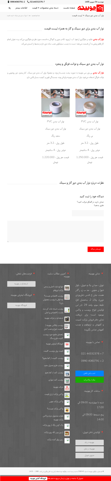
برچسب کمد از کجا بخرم (54, 372)
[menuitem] (68, 8)
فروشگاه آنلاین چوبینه (38, 478)
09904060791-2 (17, 2)
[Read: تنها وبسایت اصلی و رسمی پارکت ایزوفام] (67, 287)
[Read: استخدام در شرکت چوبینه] (67, 319)
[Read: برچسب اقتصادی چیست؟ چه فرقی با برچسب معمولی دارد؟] (67, 297)
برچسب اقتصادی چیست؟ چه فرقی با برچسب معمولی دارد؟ (53, 300)
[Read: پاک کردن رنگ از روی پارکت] (67, 426)
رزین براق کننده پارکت (55, 439)
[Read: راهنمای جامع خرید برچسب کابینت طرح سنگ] (67, 335)
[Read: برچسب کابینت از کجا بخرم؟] (67, 359)
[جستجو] (9, 8)
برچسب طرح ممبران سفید (53, 365)
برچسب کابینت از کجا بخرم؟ (52, 358)
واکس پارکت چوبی (56, 401)
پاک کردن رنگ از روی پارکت (53, 425)
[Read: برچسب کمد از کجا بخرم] (67, 373)
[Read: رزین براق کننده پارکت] (67, 440)
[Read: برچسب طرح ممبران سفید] (67, 366)
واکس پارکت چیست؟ (55, 408)
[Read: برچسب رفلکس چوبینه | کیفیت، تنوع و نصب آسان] (67, 326)
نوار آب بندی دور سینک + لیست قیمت (88, 15)
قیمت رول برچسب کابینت (53, 351)
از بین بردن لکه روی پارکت (53, 432)
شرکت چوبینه (58, 387)
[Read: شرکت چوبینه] (67, 388)
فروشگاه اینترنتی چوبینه (54, 343)
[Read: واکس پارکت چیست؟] (67, 409)
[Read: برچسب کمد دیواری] (67, 381)
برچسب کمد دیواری (56, 380)
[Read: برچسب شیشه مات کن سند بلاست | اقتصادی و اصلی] (67, 310)
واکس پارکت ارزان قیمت (54, 394)
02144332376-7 (37, 2)
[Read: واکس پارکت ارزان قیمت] (67, 395)
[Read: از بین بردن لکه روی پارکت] (67, 433)
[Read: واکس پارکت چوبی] (67, 402)
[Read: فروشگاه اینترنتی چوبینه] (67, 345)
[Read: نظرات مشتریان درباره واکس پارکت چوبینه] (67, 417)
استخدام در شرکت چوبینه (54, 318)
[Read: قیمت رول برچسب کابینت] (67, 352)
